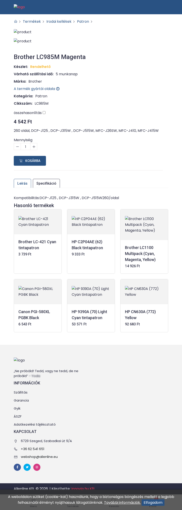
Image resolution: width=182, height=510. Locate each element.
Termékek (32, 21)
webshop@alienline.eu (39, 456)
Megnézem (38, 254)
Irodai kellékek (58, 21)
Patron (83, 21)
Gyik (17, 408)
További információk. (122, 502)
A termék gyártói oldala (35, 88)
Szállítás (21, 392)
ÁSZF (18, 416)
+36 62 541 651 (32, 449)
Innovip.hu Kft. (83, 488)
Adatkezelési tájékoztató (35, 424)
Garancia (21, 400)
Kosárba (32, 160)
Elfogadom (153, 502)
